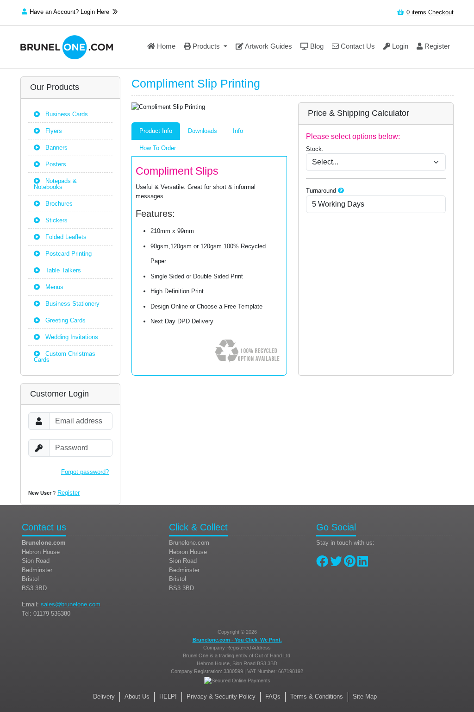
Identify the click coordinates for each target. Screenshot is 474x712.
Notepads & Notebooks (55, 183)
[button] (205, 47)
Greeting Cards (65, 320)
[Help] (341, 190)
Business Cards (66, 114)
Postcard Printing (68, 253)
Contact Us (357, 46)
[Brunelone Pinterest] (350, 563)
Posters (55, 164)
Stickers (56, 220)
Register (436, 46)
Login (399, 46)
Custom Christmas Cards (64, 356)
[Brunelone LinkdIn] (362, 563)
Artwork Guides (267, 46)
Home (165, 46)
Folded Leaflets (65, 236)
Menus (53, 287)
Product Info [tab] (155, 130)
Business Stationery (72, 303)
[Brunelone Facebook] (322, 563)
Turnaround (321, 190)
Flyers (53, 130)
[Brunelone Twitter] (336, 563)
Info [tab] (238, 130)
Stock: (315, 148)
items (416, 12)
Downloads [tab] (202, 130)
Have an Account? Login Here (70, 11)
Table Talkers (62, 270)
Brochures (58, 203)
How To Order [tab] (157, 148)
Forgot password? (85, 471)
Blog (316, 46)
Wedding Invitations (71, 337)
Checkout (441, 12)
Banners (56, 147)
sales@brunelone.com (70, 604)
